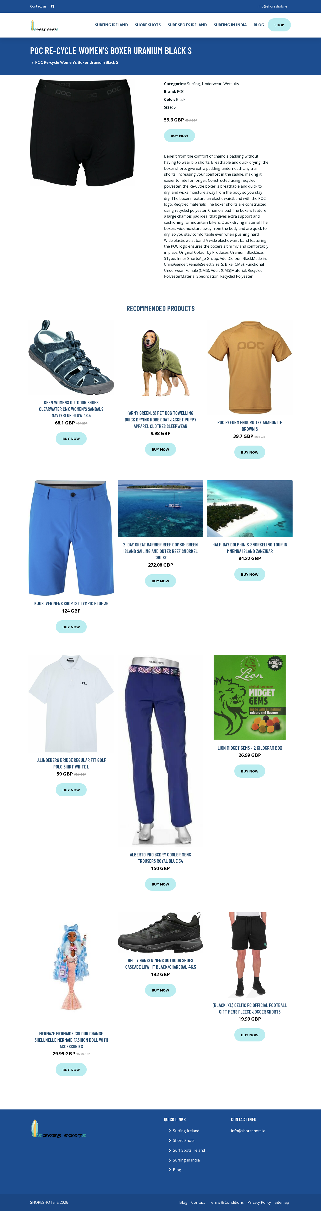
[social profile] (52, 6)
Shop (279, 25)
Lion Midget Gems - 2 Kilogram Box (250, 748)
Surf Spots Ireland (187, 24)
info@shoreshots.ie (272, 6)
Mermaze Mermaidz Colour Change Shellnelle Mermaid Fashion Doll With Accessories (71, 1039)
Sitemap (282, 1202)
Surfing (193, 83)
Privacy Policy (259, 1202)
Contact (198, 1202)
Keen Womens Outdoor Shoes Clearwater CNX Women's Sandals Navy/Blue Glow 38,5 (71, 408)
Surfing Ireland (111, 24)
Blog (259, 24)
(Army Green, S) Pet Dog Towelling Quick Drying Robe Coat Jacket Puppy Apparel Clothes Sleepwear (160, 419)
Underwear (212, 83)
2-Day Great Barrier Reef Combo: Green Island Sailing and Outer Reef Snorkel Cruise (160, 550)
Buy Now (179, 135)
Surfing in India (230, 24)
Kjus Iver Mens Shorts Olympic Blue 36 (71, 603)
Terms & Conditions (226, 1202)
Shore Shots (148, 24)
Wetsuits (231, 83)
